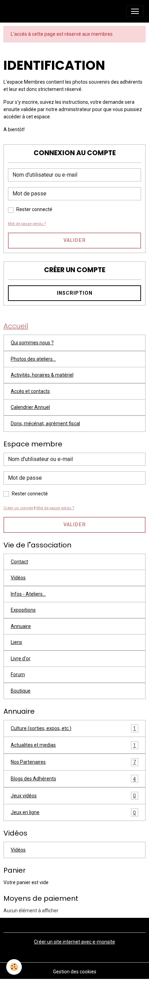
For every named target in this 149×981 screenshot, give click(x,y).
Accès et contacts (30, 391)
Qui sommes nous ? (32, 342)
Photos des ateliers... (33, 359)
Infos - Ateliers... (28, 594)
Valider (74, 240)
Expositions (23, 610)
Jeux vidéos (73, 796)
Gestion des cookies (74, 971)
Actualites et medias (73, 745)
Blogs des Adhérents (73, 779)
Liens (16, 642)
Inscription (75, 293)
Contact (19, 561)
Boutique (20, 691)
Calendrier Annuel (30, 407)
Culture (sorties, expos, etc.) (73, 728)
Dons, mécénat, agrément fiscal (45, 423)
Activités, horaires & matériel (42, 375)
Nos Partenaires (73, 762)
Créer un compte (18, 508)
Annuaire (21, 626)
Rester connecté (34, 209)
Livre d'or (20, 658)
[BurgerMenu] (134, 11)
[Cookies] (14, 967)
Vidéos (18, 577)
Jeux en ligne (73, 812)
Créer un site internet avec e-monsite (74, 942)
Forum (18, 674)
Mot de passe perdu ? (27, 223)
